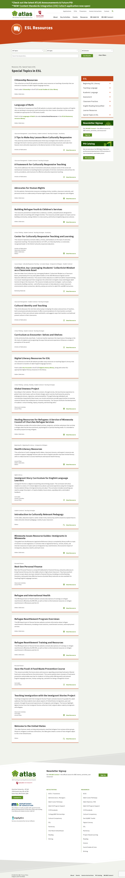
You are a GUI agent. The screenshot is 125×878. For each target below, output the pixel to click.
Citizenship (26, 89)
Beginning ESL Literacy (28, 445)
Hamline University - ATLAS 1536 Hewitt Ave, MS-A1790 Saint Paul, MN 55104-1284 (20, 791)
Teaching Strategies (52, 133)
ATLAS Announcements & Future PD (53, 2)
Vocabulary (62, 133)
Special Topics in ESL (29, 67)
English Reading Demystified (93, 106)
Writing (50, 839)
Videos (16, 253)
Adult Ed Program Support (56, 806)
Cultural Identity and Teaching (30, 305)
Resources (84, 17)
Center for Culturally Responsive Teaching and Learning (44, 236)
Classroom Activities (20, 250)
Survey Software (30, 821)
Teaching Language (90, 88)
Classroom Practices (90, 101)
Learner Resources (90, 110)
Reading (31, 385)
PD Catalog (89, 158)
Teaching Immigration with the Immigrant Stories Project (44, 695)
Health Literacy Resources (28, 448)
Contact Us (17, 797)
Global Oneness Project (26, 388)
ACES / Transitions (54, 793)
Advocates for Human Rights (29, 187)
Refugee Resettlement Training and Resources (38, 642)
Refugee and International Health (32, 595)
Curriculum (17, 497)
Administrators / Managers (56, 798)
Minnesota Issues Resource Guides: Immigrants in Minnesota (40, 537)
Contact (106, 11)
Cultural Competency (55, 818)
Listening (26, 385)
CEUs (75, 11)
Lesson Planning (32, 133)
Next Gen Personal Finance (28, 566)
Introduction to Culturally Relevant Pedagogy (39, 514)
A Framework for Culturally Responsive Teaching (40, 164)
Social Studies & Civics (90, 847)
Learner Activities (19, 498)
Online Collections (19, 94)
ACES (84, 793)
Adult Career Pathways (55, 802)
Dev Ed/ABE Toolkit (89, 818)
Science (85, 843)
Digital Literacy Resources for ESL (32, 358)
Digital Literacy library (46, 367)
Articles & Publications (20, 149)
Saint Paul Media (21, 876)
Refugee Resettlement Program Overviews (36, 618)
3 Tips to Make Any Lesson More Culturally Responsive (43, 137)
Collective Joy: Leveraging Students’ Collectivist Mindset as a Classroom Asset (44, 269)
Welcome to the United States (30, 725)
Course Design (18, 264)
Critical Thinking (18, 232)
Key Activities (65, 17)
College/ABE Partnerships (56, 814)
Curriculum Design (44, 264)
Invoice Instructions (95, 11)
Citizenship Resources (26, 79)
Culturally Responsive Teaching (31, 264)
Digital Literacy (18, 475)
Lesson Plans (18, 409)
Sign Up (87, 135)
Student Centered (42, 133)
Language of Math (24, 104)
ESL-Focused (27, 367)
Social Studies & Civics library (48, 89)
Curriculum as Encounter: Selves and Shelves (38, 334)
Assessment (87, 97)
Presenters (83, 11)
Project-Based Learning (90, 835)
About (55, 17)
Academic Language (90, 92)
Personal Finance (19, 563)
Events (75, 17)
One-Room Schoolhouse (56, 831)
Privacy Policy (24, 875)
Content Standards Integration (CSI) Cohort (43, 5)
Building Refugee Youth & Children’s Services (38, 209)
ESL (20, 67)
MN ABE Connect (107, 17)
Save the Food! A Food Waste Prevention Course (39, 668)
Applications (67, 11)
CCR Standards (53, 810)
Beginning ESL (18, 445)
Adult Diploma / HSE (89, 802)
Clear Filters (102, 55)
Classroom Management (20, 133)
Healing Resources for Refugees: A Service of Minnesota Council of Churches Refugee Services (43, 420)
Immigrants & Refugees (56, 264)
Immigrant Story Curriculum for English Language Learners (41, 479)
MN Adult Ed (94, 17)
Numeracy (51, 826)
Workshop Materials (19, 291)
